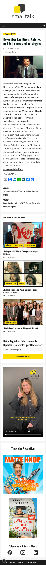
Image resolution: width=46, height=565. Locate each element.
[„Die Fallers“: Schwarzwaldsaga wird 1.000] (23, 312)
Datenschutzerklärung (26, 562)
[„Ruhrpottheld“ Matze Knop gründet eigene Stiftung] (23, 235)
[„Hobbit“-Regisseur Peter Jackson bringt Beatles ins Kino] (23, 274)
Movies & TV (9, 34)
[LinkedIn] (35, 552)
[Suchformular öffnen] (44, 26)
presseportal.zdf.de (13, 169)
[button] (3, 25)
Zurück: (20, 191)
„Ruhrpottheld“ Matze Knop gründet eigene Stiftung (20, 253)
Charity (9, 245)
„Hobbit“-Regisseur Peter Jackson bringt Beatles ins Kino (20, 291)
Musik (21, 283)
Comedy (18, 245)
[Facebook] (9, 552)
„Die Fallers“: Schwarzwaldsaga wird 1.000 (20, 328)
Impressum (10, 562)
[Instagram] (22, 552)
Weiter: (21, 203)
